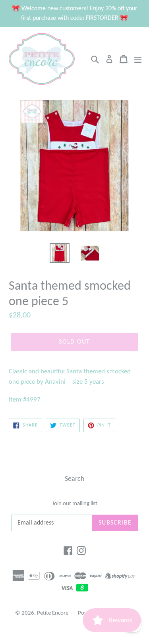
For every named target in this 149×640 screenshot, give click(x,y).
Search (74, 479)
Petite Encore (52, 613)
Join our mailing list (74, 504)
